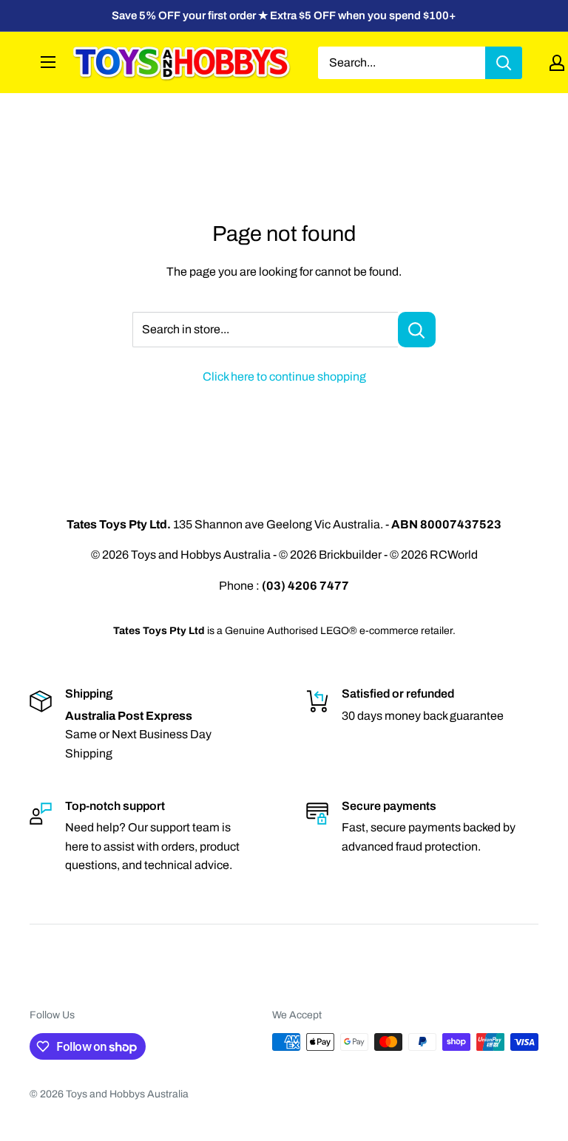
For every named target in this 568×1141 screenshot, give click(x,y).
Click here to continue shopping (284, 376)
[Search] (503, 63)
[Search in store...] (417, 329)
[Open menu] (48, 62)
